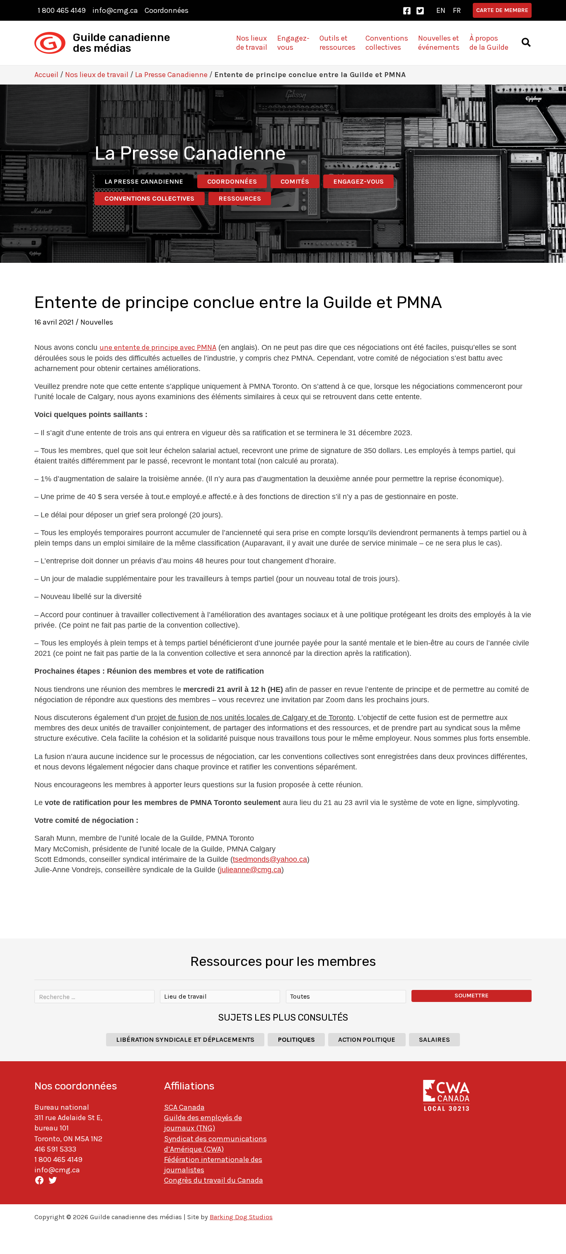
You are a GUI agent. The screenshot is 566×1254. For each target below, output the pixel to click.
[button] (502, 10)
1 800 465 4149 (62, 10)
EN (440, 10)
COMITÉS (295, 181)
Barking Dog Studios (241, 1217)
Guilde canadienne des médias (121, 43)
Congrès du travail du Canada (213, 1180)
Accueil (46, 74)
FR (457, 10)
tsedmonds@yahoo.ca (270, 859)
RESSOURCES (239, 198)
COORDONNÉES (232, 181)
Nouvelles (96, 322)
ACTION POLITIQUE (366, 1039)
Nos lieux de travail (96, 74)
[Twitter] (420, 11)
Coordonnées (167, 10)
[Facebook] (407, 11)
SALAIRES (434, 1039)
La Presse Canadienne (171, 74)
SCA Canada (184, 1107)
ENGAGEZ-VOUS (358, 181)
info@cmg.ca (115, 10)
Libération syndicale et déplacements (185, 1039)
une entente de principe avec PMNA (157, 347)
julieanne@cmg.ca (250, 870)
